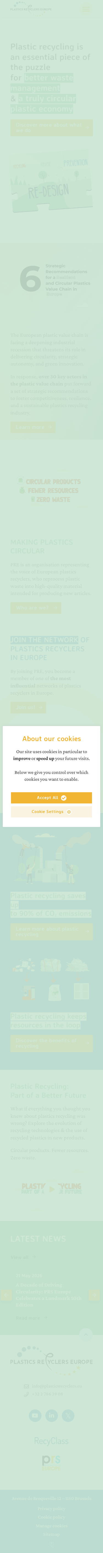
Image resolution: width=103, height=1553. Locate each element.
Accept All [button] (47, 797)
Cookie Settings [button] (47, 811)
